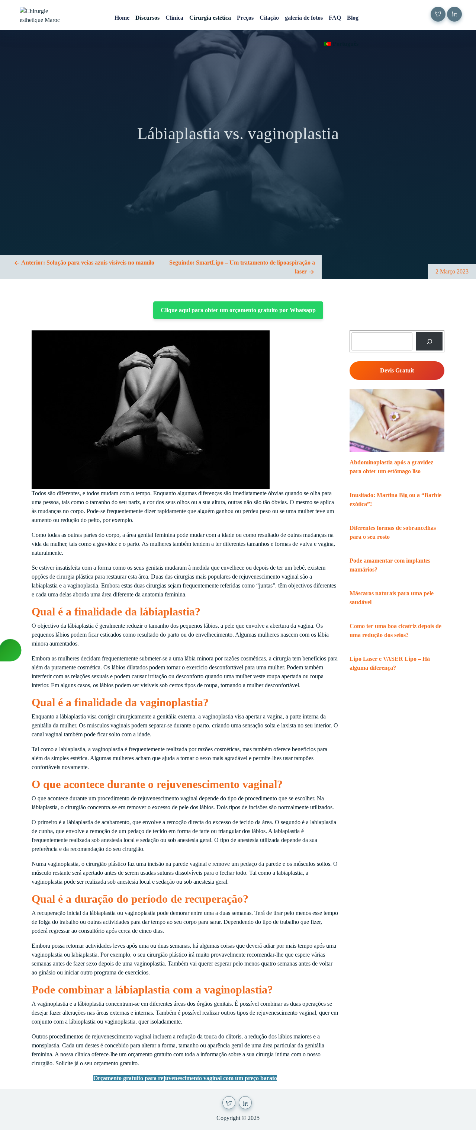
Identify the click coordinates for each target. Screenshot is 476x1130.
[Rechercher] (429, 341)
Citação (269, 18)
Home (122, 18)
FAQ (335, 18)
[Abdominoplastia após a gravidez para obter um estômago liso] (397, 420)
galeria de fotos (304, 18)
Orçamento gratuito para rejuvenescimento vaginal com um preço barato (185, 1078)
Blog (352, 18)
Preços (245, 18)
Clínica (174, 18)
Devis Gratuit (397, 370)
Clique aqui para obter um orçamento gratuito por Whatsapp (238, 310)
